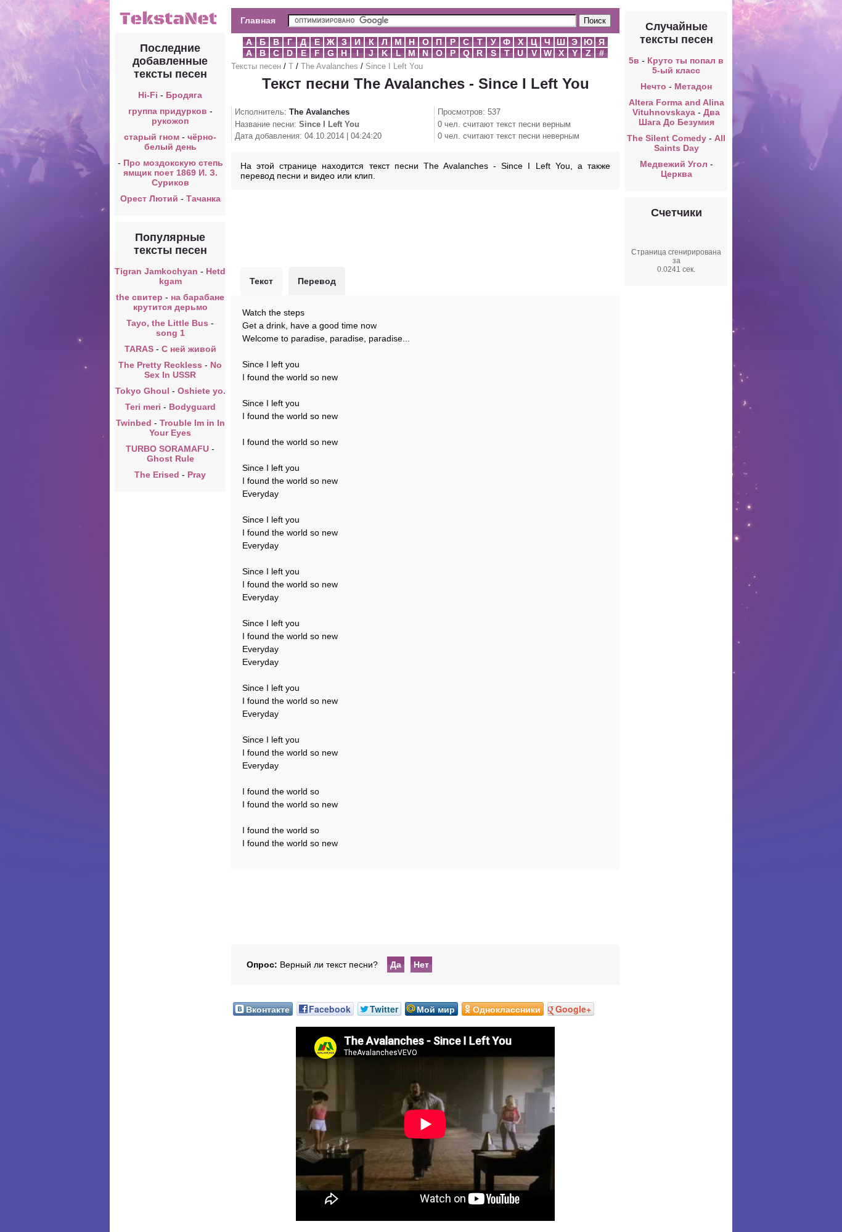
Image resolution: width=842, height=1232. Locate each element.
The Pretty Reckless (160, 365)
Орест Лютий (149, 198)
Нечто (653, 86)
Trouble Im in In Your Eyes (187, 428)
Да (395, 964)
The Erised (156, 474)
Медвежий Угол (674, 164)
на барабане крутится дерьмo (179, 302)
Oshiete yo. (202, 391)
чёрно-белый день (180, 142)
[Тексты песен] (170, 23)
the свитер (139, 297)
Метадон (693, 86)
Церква (676, 174)
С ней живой (188, 349)
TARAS (139, 349)
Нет (421, 964)
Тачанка (203, 198)
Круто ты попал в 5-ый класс (685, 65)
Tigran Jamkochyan (156, 271)
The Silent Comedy (666, 138)
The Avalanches (329, 66)
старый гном (151, 137)
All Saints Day (690, 143)
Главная (258, 20)
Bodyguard (192, 407)
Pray (196, 474)
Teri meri (143, 407)
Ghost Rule (170, 458)
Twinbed (134, 423)
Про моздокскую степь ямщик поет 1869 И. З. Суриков (173, 172)
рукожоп (170, 121)
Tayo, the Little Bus (167, 323)
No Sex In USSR (183, 370)
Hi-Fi (148, 95)
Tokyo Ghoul (142, 391)
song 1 (170, 333)
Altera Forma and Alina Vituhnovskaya (676, 107)
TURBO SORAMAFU (168, 449)
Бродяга (184, 95)
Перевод (317, 281)
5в (634, 60)
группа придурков (167, 111)
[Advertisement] (425, 227)
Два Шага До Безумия (680, 117)
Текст (261, 281)
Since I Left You (394, 66)
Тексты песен (256, 66)
